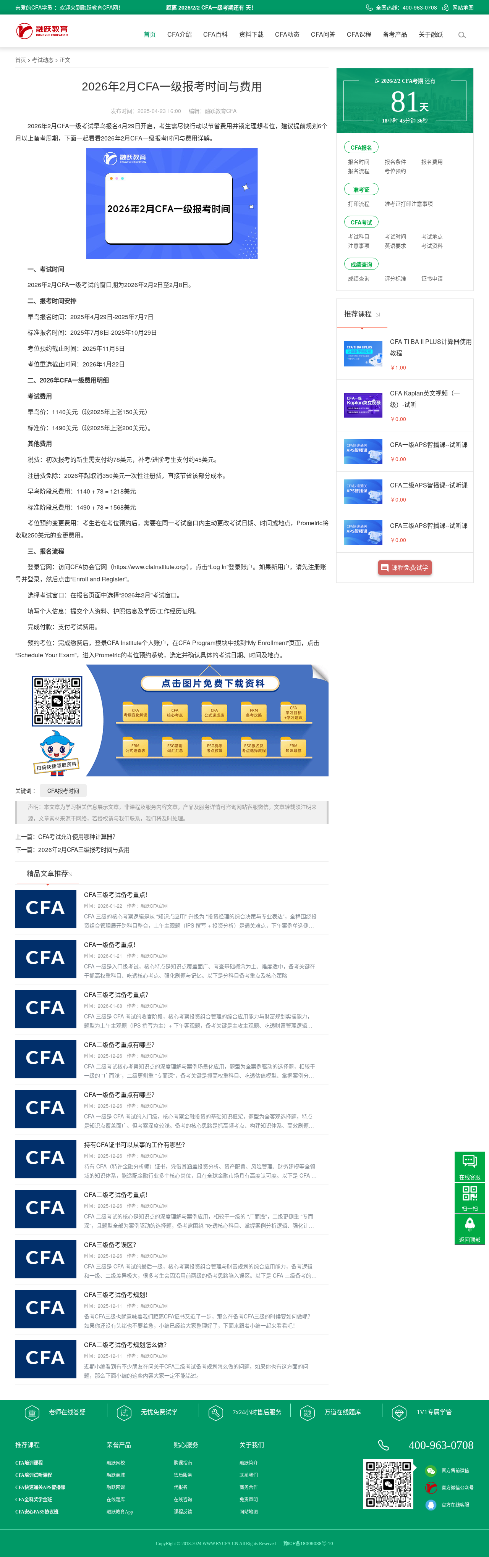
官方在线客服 (455, 1505)
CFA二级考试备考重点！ (117, 1194)
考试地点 (432, 236)
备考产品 (395, 34)
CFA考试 (361, 222)
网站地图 (463, 7)
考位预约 (395, 170)
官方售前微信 (455, 1470)
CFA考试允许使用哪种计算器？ (78, 836)
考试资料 (432, 245)
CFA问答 (323, 34)
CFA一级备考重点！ (111, 944)
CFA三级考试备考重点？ (117, 994)
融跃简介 (249, 1463)
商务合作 (249, 1487)
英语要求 (395, 245)
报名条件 (395, 161)
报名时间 (358, 161)
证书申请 (432, 278)
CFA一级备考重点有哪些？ (120, 1094)
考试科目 (358, 236)
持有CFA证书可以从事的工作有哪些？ (136, 1144)
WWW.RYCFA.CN (220, 1543)
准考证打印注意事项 (409, 203)
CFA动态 (287, 34)
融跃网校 (116, 1463)
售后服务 (183, 1475)
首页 (150, 34)
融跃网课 (116, 1487)
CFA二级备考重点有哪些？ (120, 1044)
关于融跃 (431, 34)
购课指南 (183, 1463)
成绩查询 (361, 264)
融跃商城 (116, 1475)
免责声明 (249, 1499)
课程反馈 (183, 1512)
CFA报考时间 (63, 790)
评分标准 (395, 278)
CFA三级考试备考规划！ (117, 1294)
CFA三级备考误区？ (111, 1244)
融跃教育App (120, 1512)
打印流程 (358, 203)
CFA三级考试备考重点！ (117, 894)
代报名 (181, 1487)
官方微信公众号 (458, 1488)
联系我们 (249, 1475)
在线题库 (116, 1499)
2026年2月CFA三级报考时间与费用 (84, 849)
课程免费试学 (410, 567)
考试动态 (42, 59)
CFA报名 (361, 147)
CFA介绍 (179, 34)
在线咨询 (183, 1499)
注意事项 (358, 245)
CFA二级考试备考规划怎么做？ (127, 1344)
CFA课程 (359, 34)
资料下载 (251, 34)
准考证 (361, 189)
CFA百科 (215, 34)
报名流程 (358, 170)
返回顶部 (470, 1239)
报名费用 (432, 161)
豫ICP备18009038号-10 (308, 1543)
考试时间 (395, 236)
